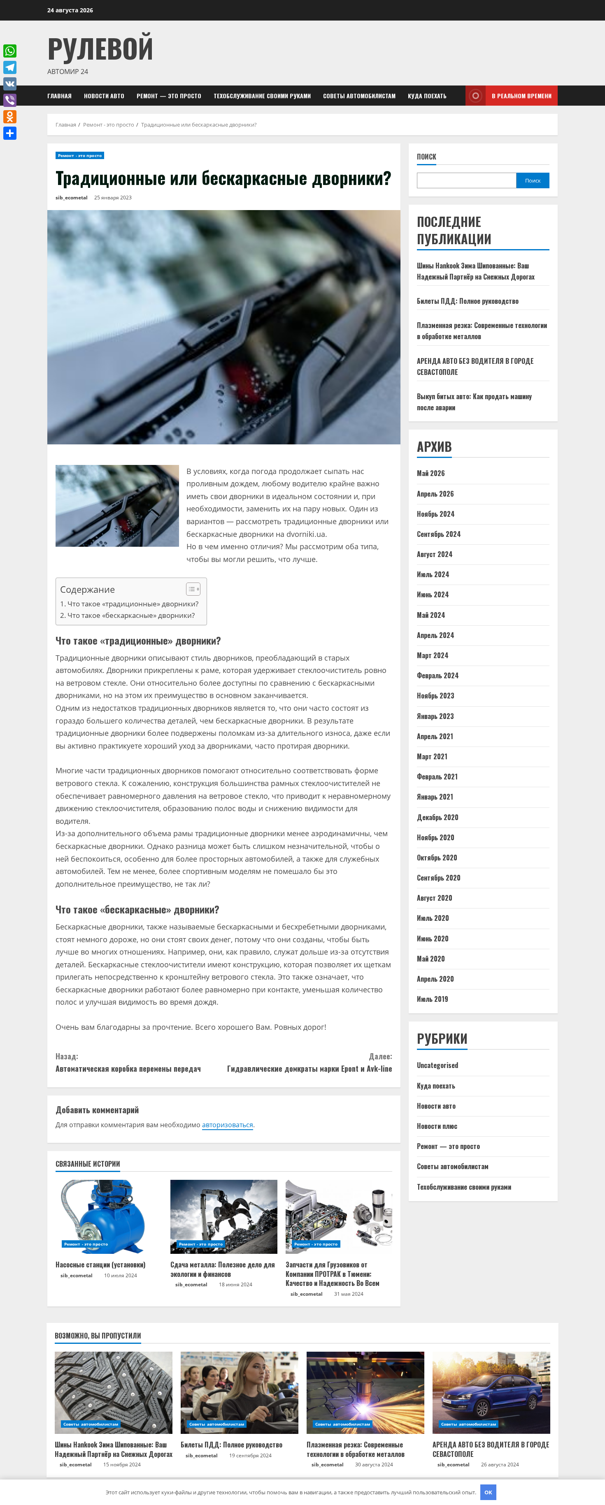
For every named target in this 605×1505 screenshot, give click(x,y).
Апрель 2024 (435, 635)
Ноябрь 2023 (435, 695)
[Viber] (10, 100)
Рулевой (100, 47)
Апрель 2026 (435, 494)
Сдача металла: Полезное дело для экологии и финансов (222, 1269)
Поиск (426, 157)
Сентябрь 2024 (439, 534)
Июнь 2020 (433, 938)
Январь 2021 (435, 797)
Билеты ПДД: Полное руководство (468, 301)
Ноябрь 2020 (435, 837)
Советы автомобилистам (359, 95)
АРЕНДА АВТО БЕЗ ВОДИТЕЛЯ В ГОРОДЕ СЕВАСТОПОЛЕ (491, 1449)
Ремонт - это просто (80, 155)
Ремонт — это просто (169, 95)
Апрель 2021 (435, 736)
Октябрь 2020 (437, 857)
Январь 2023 (435, 716)
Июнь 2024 (433, 594)
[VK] (10, 84)
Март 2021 (432, 756)
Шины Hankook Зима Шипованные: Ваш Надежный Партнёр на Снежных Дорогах (113, 1449)
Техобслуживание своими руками (262, 95)
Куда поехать (427, 95)
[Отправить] (10, 133)
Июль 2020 (433, 918)
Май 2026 (431, 473)
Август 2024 (435, 554)
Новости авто (104, 95)
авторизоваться (227, 1124)
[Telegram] (10, 67)
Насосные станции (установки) (100, 1264)
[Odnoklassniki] (10, 117)
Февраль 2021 (437, 776)
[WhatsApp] (10, 51)
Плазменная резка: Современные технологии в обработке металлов (356, 1449)
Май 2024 (431, 615)
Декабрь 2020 (437, 817)
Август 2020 (434, 898)
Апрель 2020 (435, 979)
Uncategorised (437, 1065)
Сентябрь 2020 (439, 878)
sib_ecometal (72, 197)
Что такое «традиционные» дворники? (132, 603)
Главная (59, 95)
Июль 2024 (433, 574)
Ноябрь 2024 (436, 514)
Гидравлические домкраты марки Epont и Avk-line (309, 1062)
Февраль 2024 (438, 675)
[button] (189, 590)
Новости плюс (437, 1126)
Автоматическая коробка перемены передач (128, 1062)
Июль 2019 (432, 999)
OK (488, 1492)
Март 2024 (433, 655)
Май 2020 (431, 959)
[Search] (456, 96)
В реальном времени (521, 95)
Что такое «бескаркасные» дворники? (131, 615)
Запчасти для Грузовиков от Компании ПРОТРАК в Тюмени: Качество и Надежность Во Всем (332, 1274)
